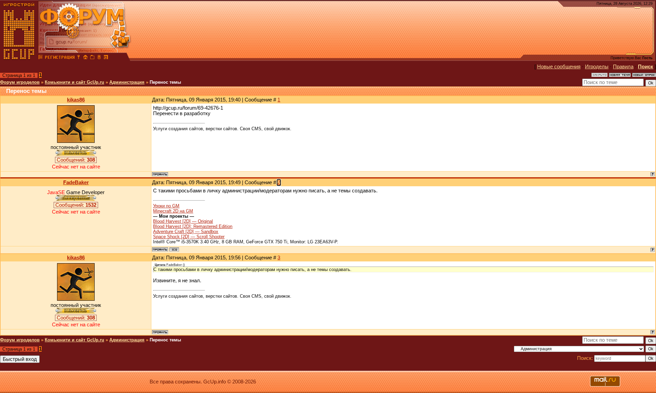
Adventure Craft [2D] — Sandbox (185, 231)
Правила (623, 66)
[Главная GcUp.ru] (19, 58)
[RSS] (105, 58)
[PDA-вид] (99, 58)
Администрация (127, 82)
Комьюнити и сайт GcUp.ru (74, 82)
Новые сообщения (558, 66)
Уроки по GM (166, 205)
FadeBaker (76, 182)
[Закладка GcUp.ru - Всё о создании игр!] (92, 58)
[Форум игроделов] (40, 58)
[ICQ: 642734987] (174, 249)
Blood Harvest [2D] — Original (183, 221)
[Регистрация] (59, 58)
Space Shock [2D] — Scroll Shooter (188, 236)
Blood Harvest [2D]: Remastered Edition (192, 226)
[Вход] (78, 58)
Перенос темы (165, 82)
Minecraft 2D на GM (173, 211)
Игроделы (597, 66)
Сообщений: (76, 160)
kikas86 (76, 100)
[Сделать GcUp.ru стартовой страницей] (85, 58)
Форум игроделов (20, 82)
